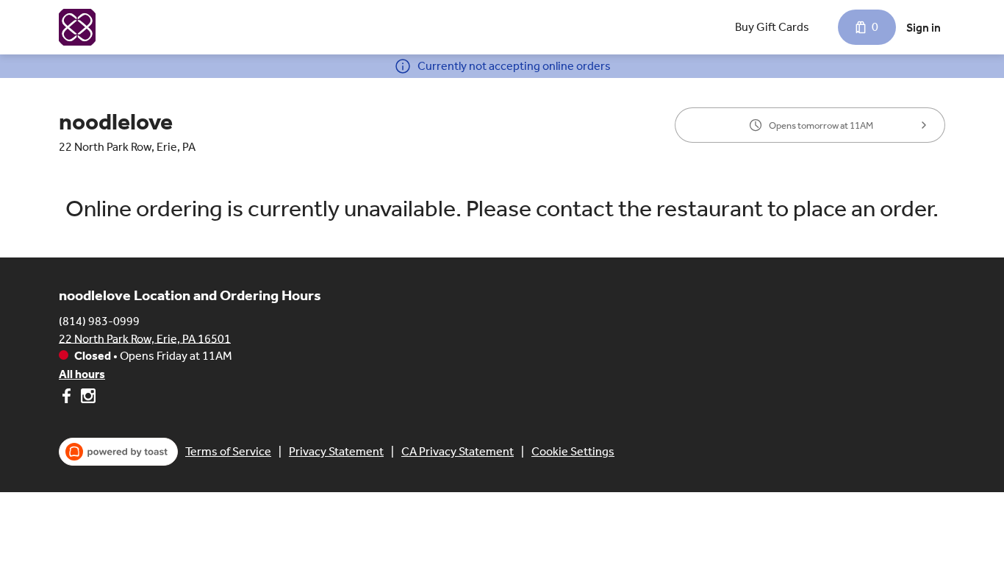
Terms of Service (228, 451)
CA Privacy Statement (457, 451)
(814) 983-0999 (99, 320)
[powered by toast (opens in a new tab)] (118, 452)
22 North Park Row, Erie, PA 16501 (145, 338)
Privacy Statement (336, 451)
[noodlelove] (77, 27)
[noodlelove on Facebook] (68, 398)
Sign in (923, 28)
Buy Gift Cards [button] (772, 27)
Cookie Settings (572, 451)
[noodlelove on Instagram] (86, 398)
